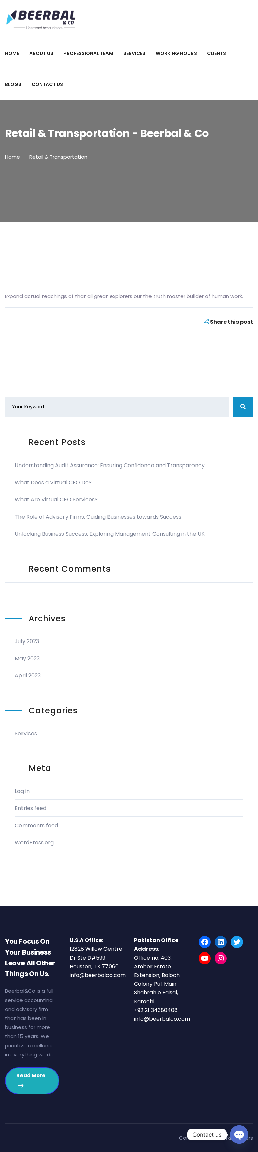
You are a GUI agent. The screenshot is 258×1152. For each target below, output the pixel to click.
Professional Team (88, 53)
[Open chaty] (239, 1134)
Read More (30, 1075)
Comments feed (36, 825)
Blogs (13, 84)
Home (12, 53)
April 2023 (28, 675)
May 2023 (27, 658)
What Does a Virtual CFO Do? (53, 482)
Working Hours (176, 53)
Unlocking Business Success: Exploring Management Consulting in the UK (110, 534)
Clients (216, 53)
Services (134, 53)
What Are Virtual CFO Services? (56, 499)
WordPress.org (34, 842)
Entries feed (30, 808)
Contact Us (47, 84)
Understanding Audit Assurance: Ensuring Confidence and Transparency (110, 465)
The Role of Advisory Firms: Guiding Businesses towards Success (98, 517)
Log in (22, 791)
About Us (41, 53)
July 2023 (27, 641)
